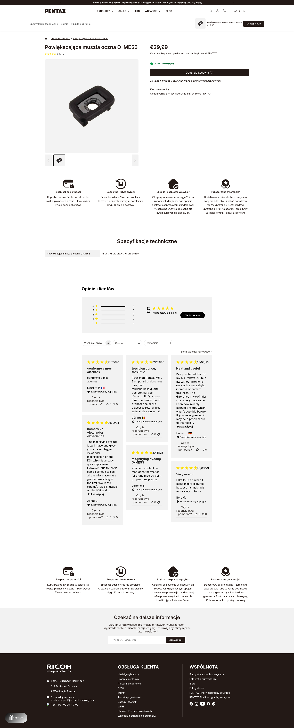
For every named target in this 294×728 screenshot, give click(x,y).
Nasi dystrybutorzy (128, 674)
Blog (192, 683)
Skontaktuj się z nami (62, 697)
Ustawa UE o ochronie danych (135, 711)
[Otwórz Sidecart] (224, 11)
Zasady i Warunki (127, 701)
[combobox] (127, 343)
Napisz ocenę (192, 315)
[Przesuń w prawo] (233, 2)
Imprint (121, 692)
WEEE (121, 706)
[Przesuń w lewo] (60, 2)
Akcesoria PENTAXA (60, 38)
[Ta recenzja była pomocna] (108, 404)
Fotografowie (197, 688)
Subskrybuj (175, 639)
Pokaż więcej (185, 426)
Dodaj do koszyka (197, 72)
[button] (135, 160)
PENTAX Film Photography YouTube (210, 692)
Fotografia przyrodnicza (203, 679)
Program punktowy (128, 679)
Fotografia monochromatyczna (207, 674)
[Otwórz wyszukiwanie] (210, 10)
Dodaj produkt (254, 23)
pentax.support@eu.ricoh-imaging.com (72, 700)
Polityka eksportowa (129, 683)
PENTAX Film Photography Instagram (210, 697)
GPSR (121, 688)
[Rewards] (16, 718)
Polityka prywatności (129, 697)
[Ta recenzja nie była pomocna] (114, 404)
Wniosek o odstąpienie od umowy (137, 715)
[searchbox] (93, 343)
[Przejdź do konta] (217, 11)
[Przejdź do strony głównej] (55, 11)
